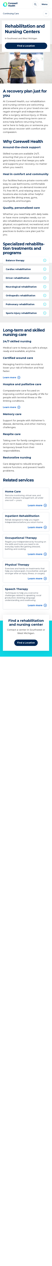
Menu (45, 4)
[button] (26, 260)
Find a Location (26, 45)
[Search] (35, 4)
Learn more (9, 377)
